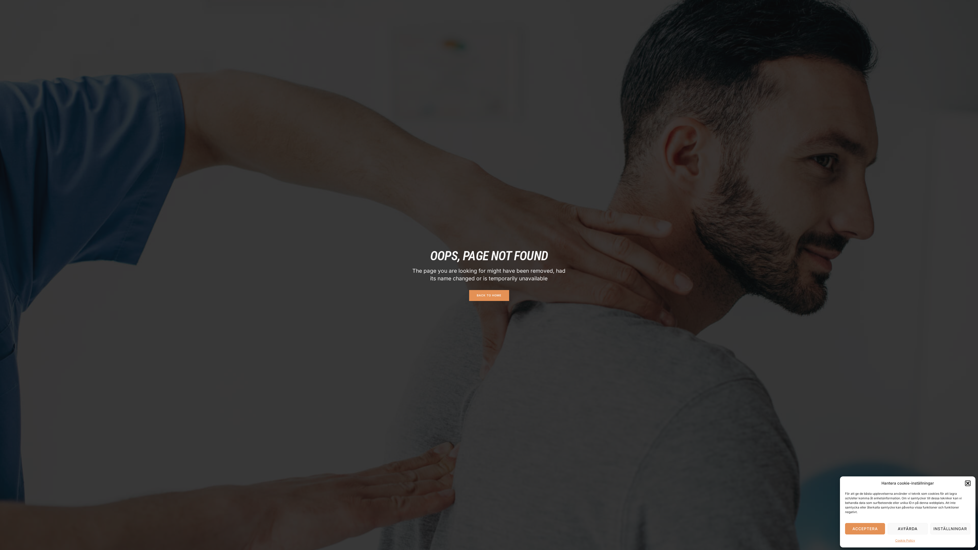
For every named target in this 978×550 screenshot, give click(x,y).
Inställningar (950, 528)
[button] (967, 483)
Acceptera (865, 528)
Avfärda (908, 528)
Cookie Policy (905, 540)
